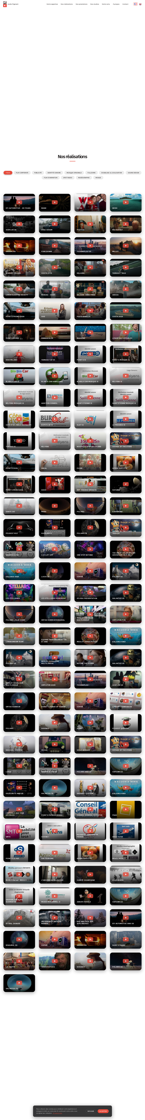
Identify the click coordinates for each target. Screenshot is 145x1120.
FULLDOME (91, 173)
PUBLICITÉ (38, 173)
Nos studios (94, 4)
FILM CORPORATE (22, 173)
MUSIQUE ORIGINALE (74, 173)
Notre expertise (52, 4)
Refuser (91, 1111)
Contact (125, 4)
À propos (116, 4)
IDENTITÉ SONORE (54, 173)
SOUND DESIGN (133, 173)
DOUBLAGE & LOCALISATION (111, 173)
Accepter (103, 1111)
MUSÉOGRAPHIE (84, 177)
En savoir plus (57, 1113)
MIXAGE (98, 177)
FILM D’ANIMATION (50, 177)
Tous (8, 173)
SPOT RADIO (67, 177)
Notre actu (106, 4)
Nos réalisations (67, 4)
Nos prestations (81, 4)
